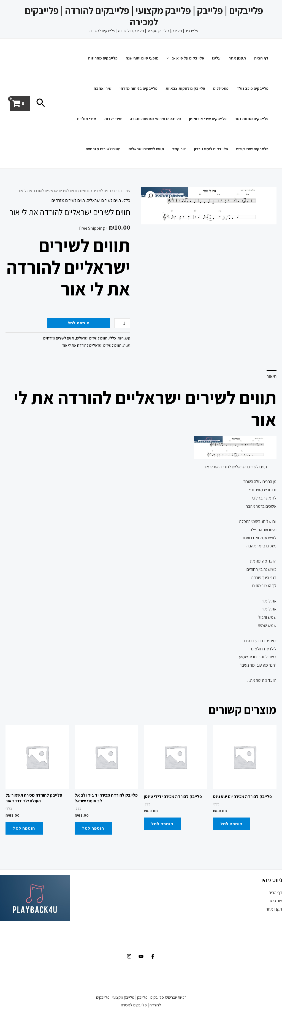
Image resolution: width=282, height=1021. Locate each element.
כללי (126, 200)
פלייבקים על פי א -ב (188, 58)
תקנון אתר (237, 58)
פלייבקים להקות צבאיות (185, 88)
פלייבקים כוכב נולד (253, 88)
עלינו (216, 58)
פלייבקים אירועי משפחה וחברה (155, 118)
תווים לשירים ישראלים (146, 148)
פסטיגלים (221, 88)
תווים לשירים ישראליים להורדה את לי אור (91, 345)
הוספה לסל (79, 323)
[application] (169, 58)
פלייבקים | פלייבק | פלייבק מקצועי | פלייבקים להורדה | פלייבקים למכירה (144, 16)
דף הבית (261, 58)
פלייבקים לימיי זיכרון (211, 148)
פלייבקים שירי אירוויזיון (208, 118)
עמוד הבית (122, 190)
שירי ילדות (113, 118)
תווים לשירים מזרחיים (103, 148)
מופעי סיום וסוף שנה (142, 58)
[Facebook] (152, 956)
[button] (150, 196)
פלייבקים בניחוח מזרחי (139, 88)
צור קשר (179, 148)
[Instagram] (129, 956)
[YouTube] (141, 956)
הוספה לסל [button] (231, 823)
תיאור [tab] (271, 376)
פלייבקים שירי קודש (252, 148)
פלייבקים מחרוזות (103, 58)
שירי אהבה (103, 88)
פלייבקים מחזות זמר (252, 118)
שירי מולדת (86, 118)
